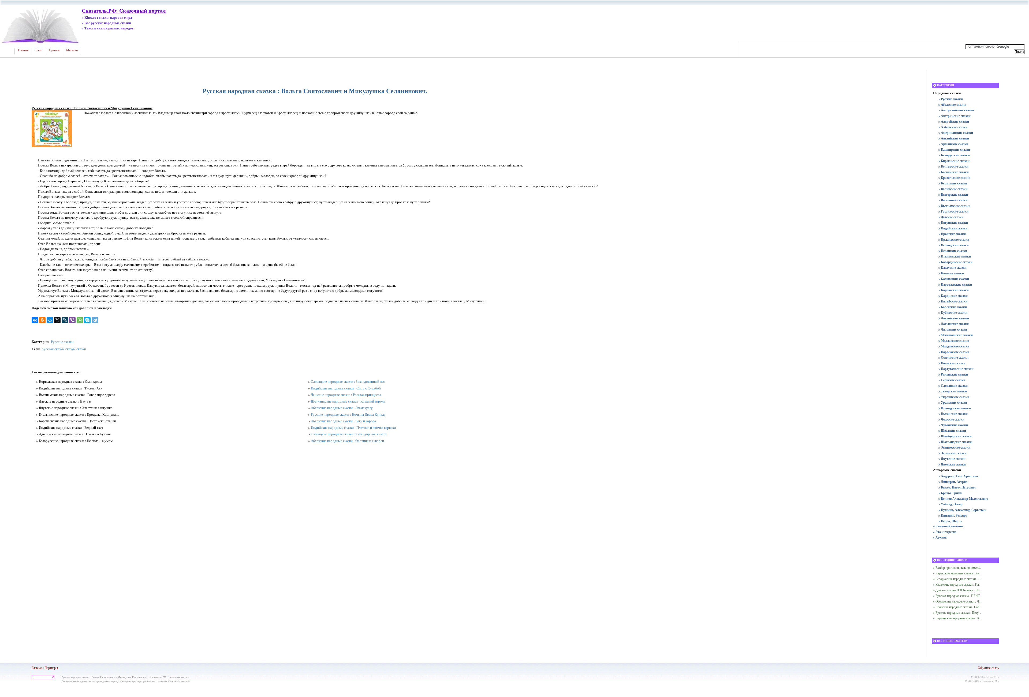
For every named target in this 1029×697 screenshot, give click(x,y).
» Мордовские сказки (953, 346)
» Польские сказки (951, 363)
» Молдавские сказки (953, 340)
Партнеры (51, 667)
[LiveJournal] (65, 320)
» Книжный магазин (948, 526)
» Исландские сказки (953, 245)
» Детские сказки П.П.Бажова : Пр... (957, 590)
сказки (81, 348)
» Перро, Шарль (950, 521)
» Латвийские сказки (953, 318)
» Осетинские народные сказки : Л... (957, 601)
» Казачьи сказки (951, 273)
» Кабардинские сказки (955, 262)
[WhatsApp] (80, 320)
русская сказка (53, 348)
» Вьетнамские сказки (954, 205)
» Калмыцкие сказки (953, 278)
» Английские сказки (953, 138)
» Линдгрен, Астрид (952, 481)
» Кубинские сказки (952, 312)
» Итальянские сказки (954, 256)
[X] (57, 320)
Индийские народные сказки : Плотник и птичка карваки (353, 427)
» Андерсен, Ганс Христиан (958, 476)
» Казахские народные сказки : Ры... (957, 584)
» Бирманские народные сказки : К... (957, 618)
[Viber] (72, 320)
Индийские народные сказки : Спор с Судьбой (346, 388)
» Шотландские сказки (955, 442)
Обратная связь (988, 667)
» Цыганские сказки (953, 413)
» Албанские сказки (952, 127)
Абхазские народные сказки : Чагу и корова (343, 420)
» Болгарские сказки (953, 166)
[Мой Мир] (50, 320)
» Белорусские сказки (954, 155)
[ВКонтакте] (35, 320)
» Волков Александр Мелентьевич (963, 498)
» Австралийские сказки (956, 110)
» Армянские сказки (953, 144)
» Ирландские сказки (953, 239)
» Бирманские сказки (954, 160)
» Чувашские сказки (953, 425)
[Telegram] (95, 320)
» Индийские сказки (953, 228)
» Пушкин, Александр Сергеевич (962, 509)
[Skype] (87, 320)
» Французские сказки (954, 408)
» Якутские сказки (951, 458)
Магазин (72, 50)
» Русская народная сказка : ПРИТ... (957, 595)
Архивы (54, 50)
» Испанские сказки (952, 250)
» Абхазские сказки (952, 104)
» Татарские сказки (952, 391)
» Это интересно (944, 531)
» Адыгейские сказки (953, 121)
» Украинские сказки (953, 397)
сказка (70, 348)
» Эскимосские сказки (954, 447)
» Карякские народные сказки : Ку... (957, 573)
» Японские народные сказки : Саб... (957, 607)
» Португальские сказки (956, 368)
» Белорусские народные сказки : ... (956, 579)
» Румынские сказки (953, 374)
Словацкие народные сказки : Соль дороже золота (348, 433)
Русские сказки (62, 341)
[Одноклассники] (42, 320)
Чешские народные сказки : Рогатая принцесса (346, 394)
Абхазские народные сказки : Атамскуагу (342, 407)
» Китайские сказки (952, 301)
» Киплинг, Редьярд (952, 515)
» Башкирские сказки (954, 149)
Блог (38, 50)
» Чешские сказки (951, 419)
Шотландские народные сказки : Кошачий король (348, 401)
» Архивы (940, 537)
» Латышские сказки (953, 323)
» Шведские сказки (952, 430)
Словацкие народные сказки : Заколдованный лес (348, 381)
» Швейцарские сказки (955, 436)
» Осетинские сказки (953, 357)
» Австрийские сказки (954, 115)
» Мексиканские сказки (955, 335)
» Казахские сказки (952, 267)
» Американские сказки (955, 132)
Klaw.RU (992, 677)
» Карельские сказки (953, 290)
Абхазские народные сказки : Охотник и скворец (347, 440)
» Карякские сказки (953, 295)
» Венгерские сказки (953, 194)
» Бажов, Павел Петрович (957, 487)
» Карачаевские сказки (955, 284)
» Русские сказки (950, 99)
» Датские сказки (950, 217)
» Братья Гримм (950, 493)
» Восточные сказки (952, 200)
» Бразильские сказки (954, 177)
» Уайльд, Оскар (950, 504)
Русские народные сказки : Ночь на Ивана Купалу (348, 414)
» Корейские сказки (952, 307)
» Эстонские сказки (952, 453)
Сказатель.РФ (989, 681)
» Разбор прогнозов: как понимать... (957, 567)
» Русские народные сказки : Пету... (957, 612)
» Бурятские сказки (952, 183)
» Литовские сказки (952, 329)
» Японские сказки (952, 464)
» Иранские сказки (952, 234)
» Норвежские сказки (953, 352)
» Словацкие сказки (953, 385)
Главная (23, 50)
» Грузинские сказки (953, 211)
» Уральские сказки (952, 402)
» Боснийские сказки (953, 172)
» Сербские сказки (951, 380)
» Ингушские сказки (953, 222)
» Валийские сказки (952, 189)
